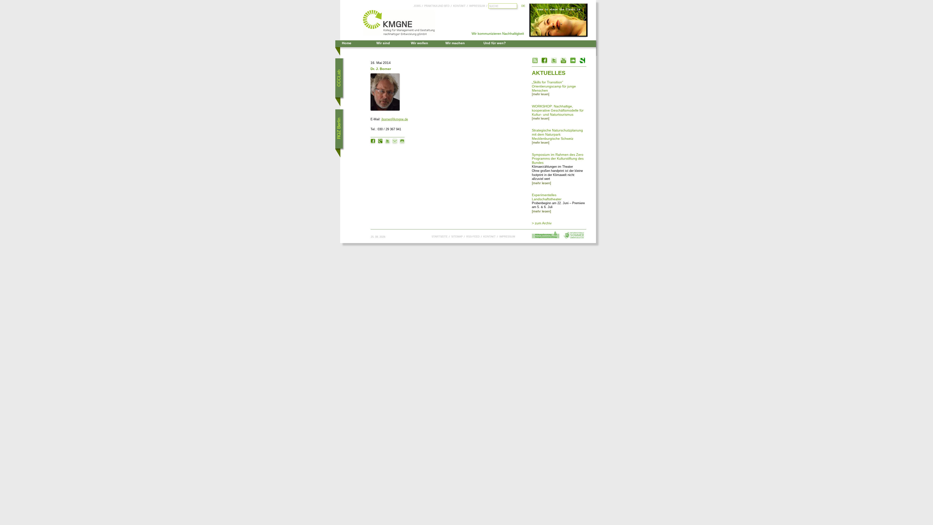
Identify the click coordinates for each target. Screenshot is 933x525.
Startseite (440, 236)
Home (346, 43)
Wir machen (455, 43)
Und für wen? (495, 43)
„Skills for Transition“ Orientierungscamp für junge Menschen (554, 86)
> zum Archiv (542, 223)
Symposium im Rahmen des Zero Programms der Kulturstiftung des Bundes (558, 159)
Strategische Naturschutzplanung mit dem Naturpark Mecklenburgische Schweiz (557, 134)
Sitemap (457, 236)
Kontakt (459, 5)
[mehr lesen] (540, 94)
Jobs (417, 5)
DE (523, 5)
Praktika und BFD (436, 5)
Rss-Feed (473, 236)
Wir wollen (419, 43)
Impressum (477, 5)
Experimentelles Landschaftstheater (547, 197)
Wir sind (383, 43)
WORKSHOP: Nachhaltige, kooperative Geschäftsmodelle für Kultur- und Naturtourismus (558, 110)
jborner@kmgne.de (394, 119)
